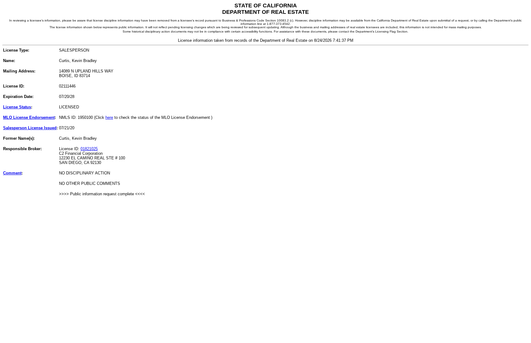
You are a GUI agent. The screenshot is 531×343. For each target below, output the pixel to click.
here (109, 117)
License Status (17, 107)
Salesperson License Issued (30, 128)
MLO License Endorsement (29, 117)
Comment (12, 173)
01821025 (89, 148)
